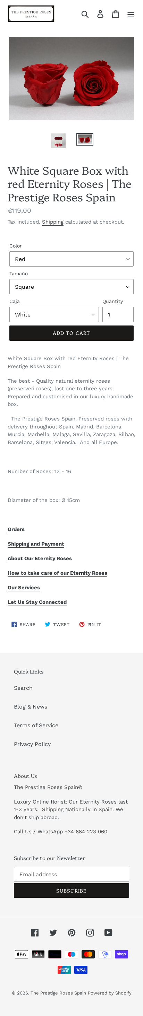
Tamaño (18, 273)
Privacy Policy (32, 744)
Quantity (112, 301)
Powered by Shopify (110, 993)
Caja (14, 301)
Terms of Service (36, 725)
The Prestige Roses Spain (58, 993)
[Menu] (130, 13)
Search (23, 688)
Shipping (53, 222)
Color (15, 246)
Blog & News (30, 706)
